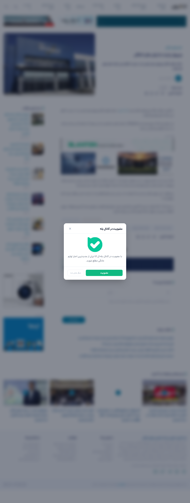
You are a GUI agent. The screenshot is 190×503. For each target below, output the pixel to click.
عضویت (104, 273)
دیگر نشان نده (75, 273)
